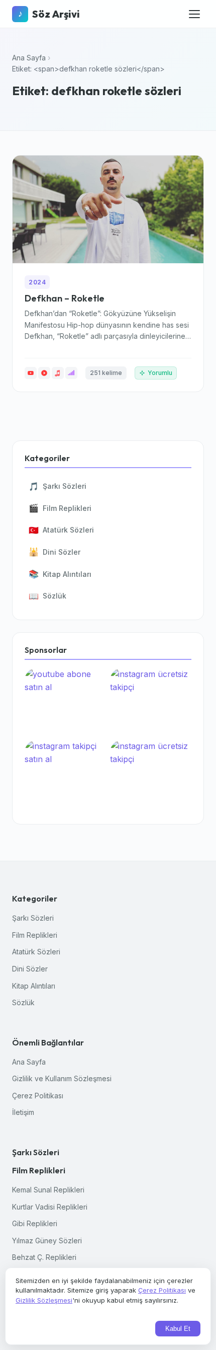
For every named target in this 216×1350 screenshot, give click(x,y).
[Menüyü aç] (194, 14)
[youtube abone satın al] (65, 702)
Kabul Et (177, 1328)
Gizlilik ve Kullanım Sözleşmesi (62, 1078)
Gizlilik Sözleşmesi (44, 1300)
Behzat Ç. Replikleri (44, 1257)
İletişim (23, 1112)
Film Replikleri (60, 508)
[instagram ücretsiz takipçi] (150, 702)
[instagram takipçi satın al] (65, 774)
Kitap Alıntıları (60, 574)
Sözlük (47, 596)
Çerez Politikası (37, 1095)
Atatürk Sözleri (61, 530)
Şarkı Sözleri (57, 486)
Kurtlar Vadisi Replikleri (49, 1207)
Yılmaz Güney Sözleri (47, 1240)
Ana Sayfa (29, 57)
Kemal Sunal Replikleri (48, 1189)
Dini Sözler (54, 552)
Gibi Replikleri (34, 1223)
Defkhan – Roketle (64, 298)
